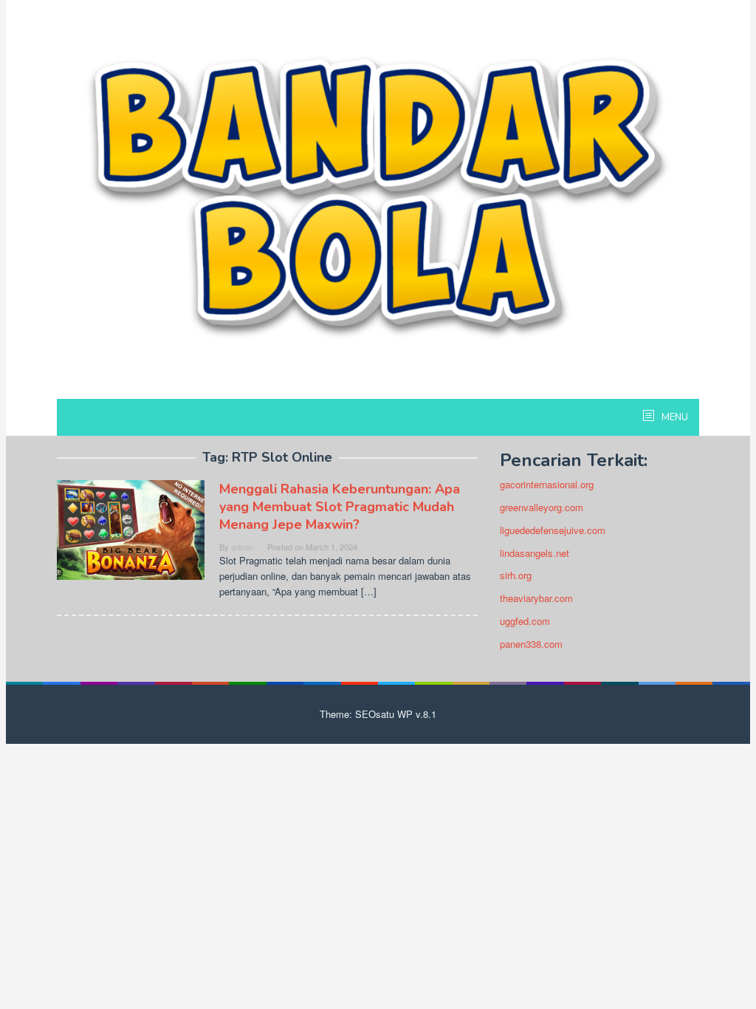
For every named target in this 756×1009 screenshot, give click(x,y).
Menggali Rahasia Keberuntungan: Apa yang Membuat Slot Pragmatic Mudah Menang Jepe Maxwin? (339, 506)
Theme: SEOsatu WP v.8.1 (378, 714)
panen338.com (531, 644)
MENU (673, 417)
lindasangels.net (534, 553)
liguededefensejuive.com (552, 530)
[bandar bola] (378, 196)
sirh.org (516, 575)
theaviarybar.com (536, 598)
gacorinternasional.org (547, 484)
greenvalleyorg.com (541, 507)
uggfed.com (525, 621)
